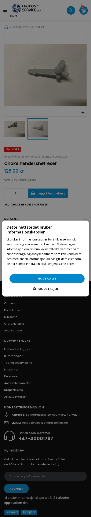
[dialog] (45, 258)
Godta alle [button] (47, 278)
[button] (45, 288)
